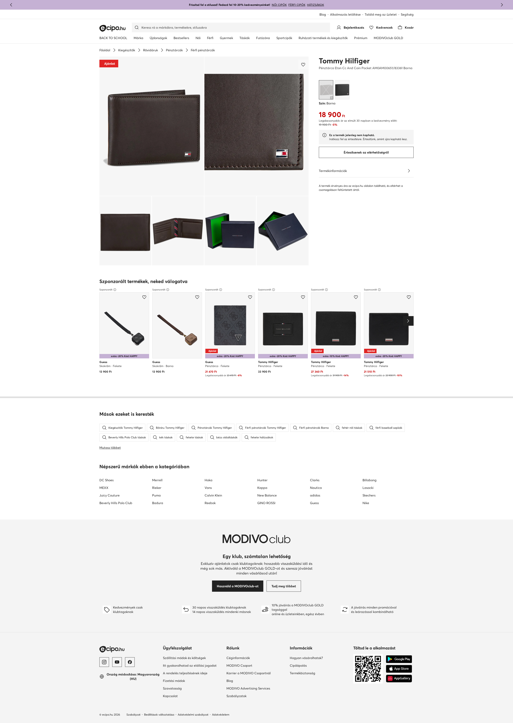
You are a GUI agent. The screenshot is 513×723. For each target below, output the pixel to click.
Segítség (407, 14)
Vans (208, 488)
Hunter (262, 480)
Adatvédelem (220, 714)
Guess (314, 503)
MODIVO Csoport (239, 665)
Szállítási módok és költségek (184, 658)
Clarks (314, 480)
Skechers (369, 495)
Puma (156, 495)
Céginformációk (238, 658)
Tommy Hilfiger (344, 60)
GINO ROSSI (266, 503)
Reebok (210, 503)
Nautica (316, 488)
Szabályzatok (236, 696)
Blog (322, 14)
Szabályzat (133, 714)
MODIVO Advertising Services (248, 688)
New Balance (267, 495)
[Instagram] (104, 662)
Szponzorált (105, 289)
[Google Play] (399, 659)
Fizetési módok (174, 681)
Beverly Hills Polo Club (115, 503)
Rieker (156, 488)
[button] (151, 126)
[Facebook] (130, 662)
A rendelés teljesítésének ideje (185, 673)
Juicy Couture (109, 495)
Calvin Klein (213, 495)
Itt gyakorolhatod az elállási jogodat (190, 665)
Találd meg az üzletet (381, 14)
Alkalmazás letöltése (345, 14)
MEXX (103, 488)
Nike (366, 503)
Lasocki (368, 488)
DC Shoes (106, 480)
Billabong (370, 480)
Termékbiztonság (302, 673)
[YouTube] (117, 662)
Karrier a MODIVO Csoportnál (248, 673)
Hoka (208, 480)
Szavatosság (172, 688)
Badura (157, 503)
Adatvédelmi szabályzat (193, 714)
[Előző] (11, 5)
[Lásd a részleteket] (409, 171)
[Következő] (502, 5)
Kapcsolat (170, 696)
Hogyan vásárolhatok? (306, 658)
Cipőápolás (298, 665)
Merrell (157, 480)
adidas (315, 495)
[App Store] (399, 669)
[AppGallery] (399, 678)
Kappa (262, 488)
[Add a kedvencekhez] (303, 64)
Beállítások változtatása (159, 714)
